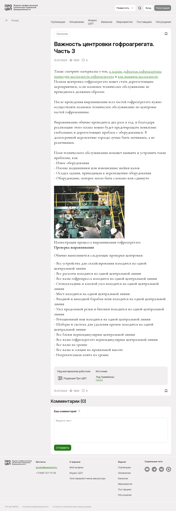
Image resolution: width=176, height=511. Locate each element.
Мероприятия (124, 21)
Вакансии (106, 21)
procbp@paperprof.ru (46, 467)
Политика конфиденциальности (35, 507)
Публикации (58, 21)
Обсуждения (163, 21)
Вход (148, 8)
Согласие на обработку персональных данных (72, 507)
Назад (15, 20)
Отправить (62, 447)
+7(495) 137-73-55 (46, 473)
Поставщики (144, 21)
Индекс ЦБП (92, 22)
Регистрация (162, 8)
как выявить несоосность (138, 76)
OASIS (99, 380)
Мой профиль (76, 467)
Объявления (76, 21)
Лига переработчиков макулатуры (87, 478)
